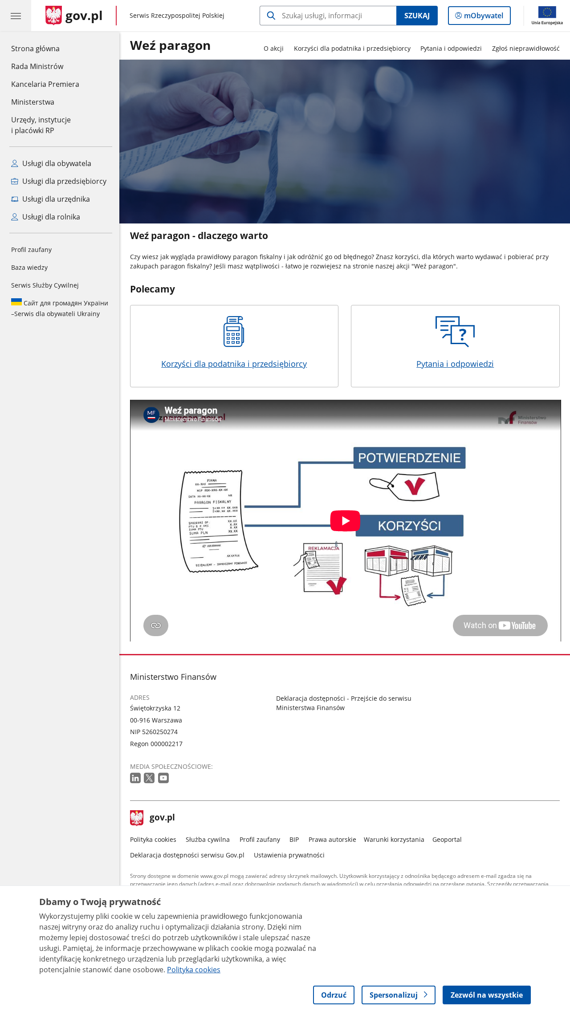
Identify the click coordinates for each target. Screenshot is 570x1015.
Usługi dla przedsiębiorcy (63, 181)
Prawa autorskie (332, 839)
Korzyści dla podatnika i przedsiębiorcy (352, 48)
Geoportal (447, 839)
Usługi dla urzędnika (55, 199)
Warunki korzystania (394, 839)
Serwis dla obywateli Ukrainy (59, 308)
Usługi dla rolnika (50, 217)
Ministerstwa (32, 102)
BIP (294, 839)
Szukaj (417, 15)
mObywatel (483, 17)
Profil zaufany (31, 249)
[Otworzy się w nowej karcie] (136, 778)
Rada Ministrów (37, 66)
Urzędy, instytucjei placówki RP (41, 125)
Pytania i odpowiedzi (451, 48)
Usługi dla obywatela (55, 163)
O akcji (274, 48)
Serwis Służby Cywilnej (45, 285)
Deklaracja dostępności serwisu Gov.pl (187, 855)
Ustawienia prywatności (289, 855)
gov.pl (162, 818)
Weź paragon (170, 45)
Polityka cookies (153, 839)
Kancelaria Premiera (45, 84)
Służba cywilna (208, 839)
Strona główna (45, 48)
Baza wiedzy (29, 267)
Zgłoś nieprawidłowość (526, 48)
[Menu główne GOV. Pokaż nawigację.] (15, 15)
